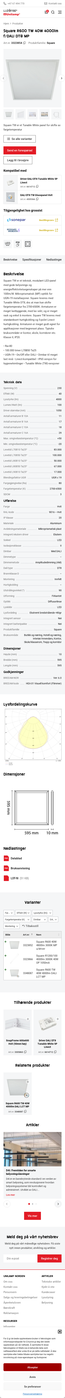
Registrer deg (49, 1258)
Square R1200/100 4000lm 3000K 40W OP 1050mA (47, 959)
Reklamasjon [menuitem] (11, 1313)
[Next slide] (61, 78)
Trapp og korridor (52, 642)
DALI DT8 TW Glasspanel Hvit (36, 195)
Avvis (32, 1377)
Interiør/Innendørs (43, 638)
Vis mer (32, 1216)
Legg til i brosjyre (18, 160)
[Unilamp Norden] (22, 12)
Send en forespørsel (19, 150)
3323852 (28, 945)
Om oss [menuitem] (7, 1281)
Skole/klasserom (33, 642)
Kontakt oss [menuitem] (10, 1286)
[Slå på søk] (53, 12)
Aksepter (32, 1367)
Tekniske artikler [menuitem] (51, 1281)
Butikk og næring (33, 635)
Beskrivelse (10, 259)
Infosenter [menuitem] (9, 1326)
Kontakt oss (55, 3)
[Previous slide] (3, 78)
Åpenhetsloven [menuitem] (12, 1302)
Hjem (6, 23)
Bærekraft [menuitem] (9, 1307)
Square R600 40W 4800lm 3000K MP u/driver (46, 945)
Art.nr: (26, 934)
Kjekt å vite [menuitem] (48, 1286)
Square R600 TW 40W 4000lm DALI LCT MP (46, 973)
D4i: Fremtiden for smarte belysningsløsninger (21, 1171)
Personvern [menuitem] (9, 1292)
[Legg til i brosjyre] (28, 1019)
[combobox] (8, 913)
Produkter (17, 23)
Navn (38, 934)
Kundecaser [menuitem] (48, 1292)
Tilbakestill (32, 926)
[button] (60, 1331)
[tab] (29, 1204)
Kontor (57, 638)
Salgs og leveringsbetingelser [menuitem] (20, 1297)
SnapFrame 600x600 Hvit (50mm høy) (17, 1042)
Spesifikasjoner (31, 259)
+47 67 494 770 (16, 3)
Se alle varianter (22, 139)
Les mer (10, 1194)
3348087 (28, 973)
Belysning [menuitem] (47, 1302)
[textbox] (9, 913)
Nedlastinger (54, 259)
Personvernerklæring (32, 1393)
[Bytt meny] (60, 12)
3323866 (28, 959)
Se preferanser (32, 1386)
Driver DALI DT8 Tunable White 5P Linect (39, 180)
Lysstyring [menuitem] (47, 1297)
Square (51, 43)
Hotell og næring (52, 635)
